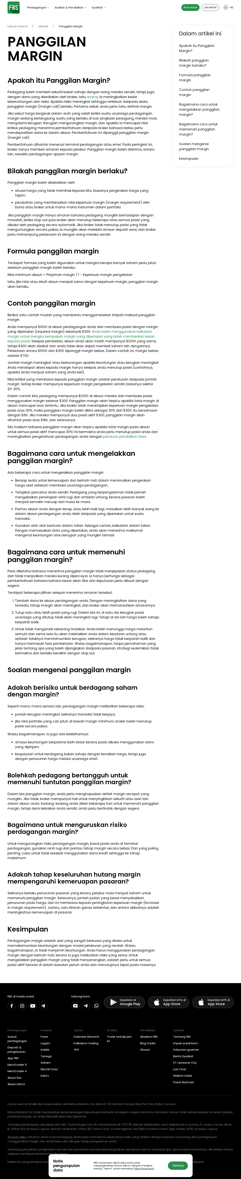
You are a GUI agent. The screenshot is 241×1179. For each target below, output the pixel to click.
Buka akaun (190, 7)
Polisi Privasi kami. (144, 1168)
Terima (178, 1165)
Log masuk (210, 7)
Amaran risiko (17, 1137)
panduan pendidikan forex (124, 436)
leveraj (92, 97)
